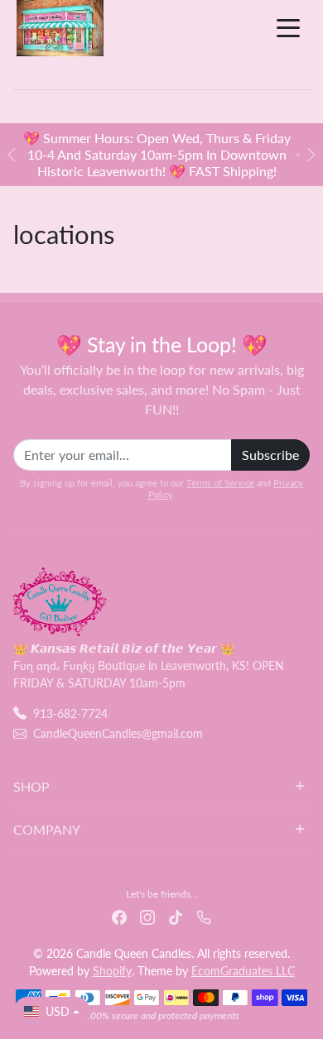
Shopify (112, 971)
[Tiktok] (176, 915)
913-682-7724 (70, 713)
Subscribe (270, 454)
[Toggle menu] (288, 28)
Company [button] (46, 829)
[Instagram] (147, 915)
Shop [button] (31, 786)
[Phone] (204, 915)
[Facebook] (119, 915)
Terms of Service (220, 482)
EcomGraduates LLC (243, 971)
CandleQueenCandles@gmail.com (118, 733)
